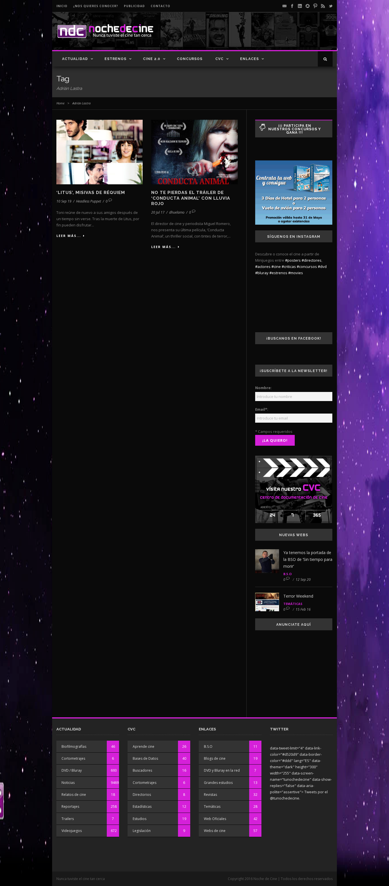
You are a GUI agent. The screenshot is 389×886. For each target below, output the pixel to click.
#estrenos (278, 272)
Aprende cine (143, 746)
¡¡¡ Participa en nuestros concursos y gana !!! (294, 129)
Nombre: (263, 387)
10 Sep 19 (63, 201)
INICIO (61, 6)
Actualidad (75, 59)
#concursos (307, 266)
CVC (219, 59)
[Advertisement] (266, 36)
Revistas (210, 794)
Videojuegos (72, 830)
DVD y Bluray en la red (222, 770)
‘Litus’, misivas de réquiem (90, 192)
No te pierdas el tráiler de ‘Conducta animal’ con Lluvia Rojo (190, 198)
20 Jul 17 (158, 212)
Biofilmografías (74, 746)
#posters (293, 260)
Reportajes (70, 806)
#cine (276, 266)
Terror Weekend (298, 596)
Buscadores (142, 770)
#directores (312, 260)
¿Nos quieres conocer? (95, 6)
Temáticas (292, 604)
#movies (295, 272)
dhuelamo (177, 212)
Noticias (68, 782)
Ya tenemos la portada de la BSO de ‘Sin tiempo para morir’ (307, 559)
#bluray (262, 272)
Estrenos (115, 59)
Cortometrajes (73, 758)
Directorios (142, 794)
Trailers (68, 818)
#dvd (322, 266)
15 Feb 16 (303, 609)
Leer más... (68, 236)
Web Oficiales (215, 818)
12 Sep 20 (303, 579)
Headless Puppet (88, 201)
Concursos (189, 59)
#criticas (289, 266)
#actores (263, 266)
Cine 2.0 (151, 59)
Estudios (139, 818)
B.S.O (287, 574)
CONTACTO (160, 6)
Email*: (261, 409)
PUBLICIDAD (134, 6)
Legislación (142, 830)
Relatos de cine (74, 794)
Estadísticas (142, 806)
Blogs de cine (215, 758)
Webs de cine (215, 830)
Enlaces (249, 59)
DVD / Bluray (72, 770)
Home (60, 103)
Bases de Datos (145, 758)
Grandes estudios (218, 782)
